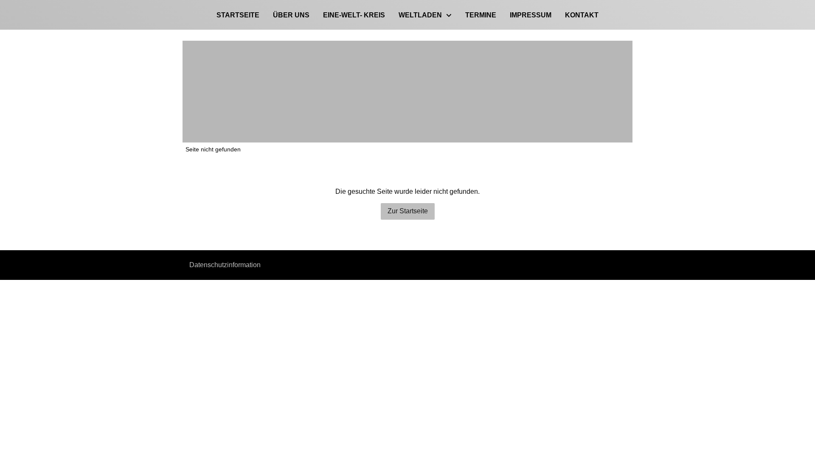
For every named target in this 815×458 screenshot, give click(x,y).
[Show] (449, 16)
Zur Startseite (408, 211)
